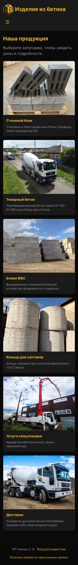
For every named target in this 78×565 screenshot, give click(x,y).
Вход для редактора (51, 549)
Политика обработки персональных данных (39, 557)
